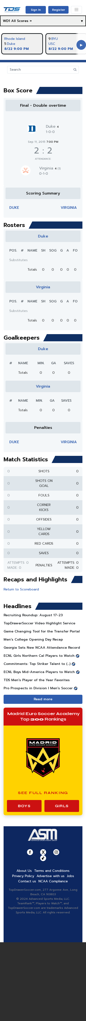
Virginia (50, 168)
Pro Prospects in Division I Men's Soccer (38, 688)
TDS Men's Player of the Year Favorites (37, 680)
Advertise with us (50, 876)
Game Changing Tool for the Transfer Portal (42, 631)
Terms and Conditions (52, 870)
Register (58, 10)
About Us (24, 870)
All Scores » (21, 20)
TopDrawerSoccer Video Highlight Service (39, 623)
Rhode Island (14, 38)
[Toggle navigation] (76, 10)
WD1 (6, 20)
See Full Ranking (43, 792)
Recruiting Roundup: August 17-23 (33, 615)
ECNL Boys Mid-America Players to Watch (39, 671)
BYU (54, 38)
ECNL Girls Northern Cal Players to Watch (39, 655)
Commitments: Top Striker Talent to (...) (37, 663)
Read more (43, 699)
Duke (11, 43)
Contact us (27, 881)
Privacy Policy (23, 876)
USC (51, 43)
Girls (62, 806)
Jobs (70, 876)
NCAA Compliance (53, 881)
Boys (24, 806)
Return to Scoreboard (21, 589)
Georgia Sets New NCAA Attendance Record (42, 647)
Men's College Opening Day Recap (33, 639)
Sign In (36, 10)
